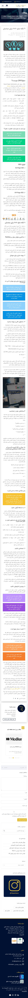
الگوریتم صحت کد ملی (13, 976)
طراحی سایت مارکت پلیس (18, 910)
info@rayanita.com (8, 1)
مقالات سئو (13, 33)
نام (26, 793)
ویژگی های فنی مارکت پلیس (18, 842)
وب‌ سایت (24, 805)
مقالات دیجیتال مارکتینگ (19, 33)
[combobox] (14, 865)
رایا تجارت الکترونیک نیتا (7, 988)
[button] (19, 757)
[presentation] (6, 745)
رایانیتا (17, 35)
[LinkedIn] (18, 995)
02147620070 (18, 1)
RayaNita (25, 991)
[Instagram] (15, 995)
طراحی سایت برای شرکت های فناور (17, 848)
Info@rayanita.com (16, 961)
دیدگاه (25, 776)
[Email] (10, 995)
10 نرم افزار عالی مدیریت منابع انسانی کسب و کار (13, 982)
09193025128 (11, 964)
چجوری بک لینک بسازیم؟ (14, 392)
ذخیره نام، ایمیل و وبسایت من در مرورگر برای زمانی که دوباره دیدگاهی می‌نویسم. (14, 815)
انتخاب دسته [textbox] (21, 865)
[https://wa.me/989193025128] (13, 995)
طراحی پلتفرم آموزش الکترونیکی (18, 845)
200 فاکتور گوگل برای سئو (15, 689)
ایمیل (25, 799)
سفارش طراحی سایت (19, 907)
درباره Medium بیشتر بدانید (16, 747)
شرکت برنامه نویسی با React (18, 851)
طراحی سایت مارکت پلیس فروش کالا (17, 853)
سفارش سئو (7, 910)
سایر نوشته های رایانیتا (9, 719)
